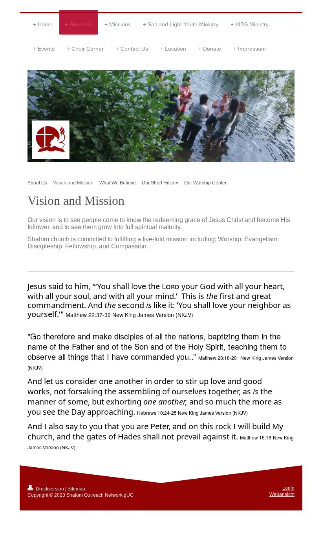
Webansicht (282, 494)
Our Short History (160, 182)
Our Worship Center (205, 182)
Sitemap (76, 488)
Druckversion (50, 488)
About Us (37, 182)
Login (288, 487)
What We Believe (117, 182)
